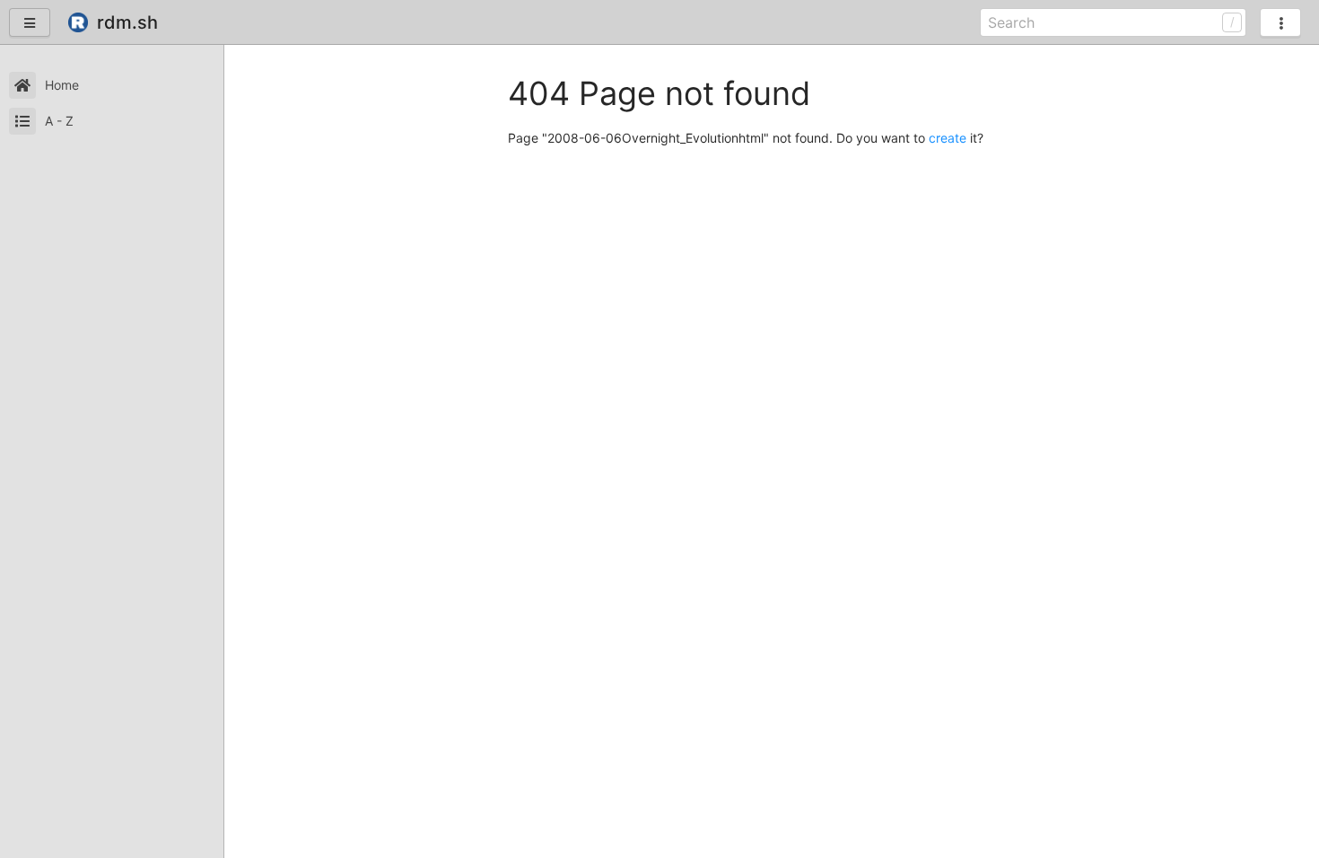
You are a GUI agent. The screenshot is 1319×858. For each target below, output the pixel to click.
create (947, 137)
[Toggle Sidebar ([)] (29, 22)
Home (62, 84)
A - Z (59, 120)
